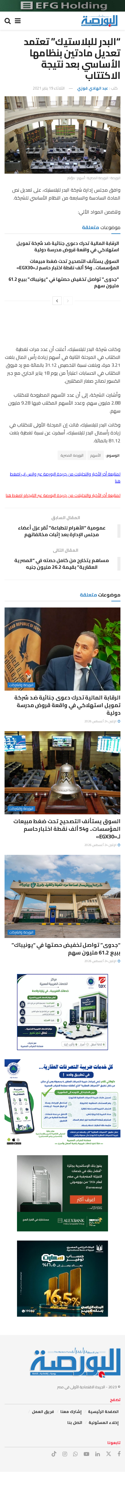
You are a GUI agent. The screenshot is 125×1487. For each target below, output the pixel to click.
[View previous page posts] (68, 300)
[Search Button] (8, 21)
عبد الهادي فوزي (92, 88)
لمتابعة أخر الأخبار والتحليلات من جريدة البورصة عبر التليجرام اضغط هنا (63, 495)
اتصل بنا (74, 1422)
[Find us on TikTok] (54, 1454)
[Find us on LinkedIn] (97, 1454)
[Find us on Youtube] (86, 1454)
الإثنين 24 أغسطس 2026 (100, 721)
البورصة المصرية (72, 455)
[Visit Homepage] (99, 21)
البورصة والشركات (21, 685)
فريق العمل (43, 1411)
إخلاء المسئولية (104, 1422)
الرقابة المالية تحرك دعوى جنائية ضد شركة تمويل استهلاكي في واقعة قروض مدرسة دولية (67, 246)
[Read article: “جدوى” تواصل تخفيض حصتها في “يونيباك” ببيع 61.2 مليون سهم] (62, 896)
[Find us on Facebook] (118, 1454)
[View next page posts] (57, 300)
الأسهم (95, 455)
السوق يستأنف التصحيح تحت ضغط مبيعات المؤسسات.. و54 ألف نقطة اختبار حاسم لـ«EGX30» (67, 264)
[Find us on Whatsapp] (75, 1454)
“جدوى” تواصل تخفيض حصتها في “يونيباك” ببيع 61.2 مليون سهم (63, 282)
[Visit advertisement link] (62, 6)
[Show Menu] (18, 21)
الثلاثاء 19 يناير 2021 (49, 88)
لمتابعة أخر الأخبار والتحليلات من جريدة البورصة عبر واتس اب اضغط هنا (65, 477)
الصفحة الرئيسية (103, 1411)
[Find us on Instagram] (64, 1454)
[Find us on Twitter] (108, 1454)
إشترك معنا (71, 1411)
